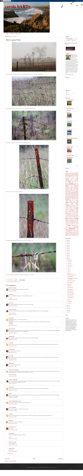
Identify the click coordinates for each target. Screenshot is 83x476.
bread (66, 211)
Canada (72, 178)
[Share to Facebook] (23, 280)
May (68, 271)
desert (77, 214)
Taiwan (71, 198)
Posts (68, 92)
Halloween (68, 185)
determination (67, 215)
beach (74, 208)
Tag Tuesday (67, 198)
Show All (77, 165)
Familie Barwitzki (70, 157)
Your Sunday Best (75, 206)
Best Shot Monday (68, 176)
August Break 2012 (72, 175)
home (74, 220)
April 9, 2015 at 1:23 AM (12, 314)
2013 (67, 306)
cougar (70, 213)
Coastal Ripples (69, 129)
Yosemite (71, 206)
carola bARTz (17, 6)
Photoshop (76, 193)
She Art (73, 194)
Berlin (77, 175)
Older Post (60, 458)
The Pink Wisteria (70, 287)
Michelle (10, 363)
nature (69, 225)
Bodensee (70, 177)
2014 (67, 305)
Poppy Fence (69, 285)
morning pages (73, 224)
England (69, 182)
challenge (76, 211)
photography (72, 228)
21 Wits (10, 342)
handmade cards (68, 220)
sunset (70, 232)
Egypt (66, 182)
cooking (67, 213)
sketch (72, 230)
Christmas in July (72, 179)
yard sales (76, 235)
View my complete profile (70, 74)
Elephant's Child (11, 287)
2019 (67, 252)
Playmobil (70, 194)
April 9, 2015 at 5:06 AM (12, 332)
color (73, 212)
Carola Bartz (75, 55)
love (70, 222)
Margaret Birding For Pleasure (14, 401)
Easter (77, 180)
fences (72, 216)
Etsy (73, 182)
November (76, 190)
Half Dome (76, 184)
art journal (76, 207)
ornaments (69, 227)
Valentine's (67, 201)
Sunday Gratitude (70, 282)
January (69, 303)
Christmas (67, 179)
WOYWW (67, 202)
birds (77, 209)
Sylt (77, 197)
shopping (69, 230)
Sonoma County (71, 197)
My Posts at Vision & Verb (15, 33)
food (67, 218)
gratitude (76, 219)
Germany (71, 183)
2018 (67, 253)
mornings (77, 224)
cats (74, 211)
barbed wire (10, 281)
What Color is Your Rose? (71, 280)
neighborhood (74, 225)
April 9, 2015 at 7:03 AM (12, 366)
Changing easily (69, 121)
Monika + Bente (11, 309)
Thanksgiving (68, 199)
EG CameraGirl (11, 426)
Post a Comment (10, 453)
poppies (67, 229)
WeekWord (76, 202)
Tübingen (76, 200)
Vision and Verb (74, 201)
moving (66, 225)
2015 (67, 258)
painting (76, 227)
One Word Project (72, 191)
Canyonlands (76, 178)
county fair (72, 213)
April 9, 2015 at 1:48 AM (12, 325)
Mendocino (67, 189)
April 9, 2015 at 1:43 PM (12, 416)
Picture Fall (67, 194)
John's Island (11, 328)
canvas (72, 211)
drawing (71, 215)
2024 (67, 243)
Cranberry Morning (12, 379)
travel (69, 233)
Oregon (76, 191)
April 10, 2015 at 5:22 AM (13, 423)
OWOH (67, 191)
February (69, 301)
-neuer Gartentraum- (70, 99)
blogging (72, 210)
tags (72, 232)
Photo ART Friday (69, 193)
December (69, 260)
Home (7, 33)
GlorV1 (10, 355)
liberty (77, 221)
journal (70, 221)
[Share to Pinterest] (24, 280)
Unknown (10, 318)
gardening (67, 219)
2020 (67, 250)
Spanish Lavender (70, 276)
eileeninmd (11, 336)
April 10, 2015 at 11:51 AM (13, 444)
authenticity (67, 208)
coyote (75, 213)
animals (70, 207)
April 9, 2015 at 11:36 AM (13, 397)
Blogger (55, 467)
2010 (67, 311)
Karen (10, 413)
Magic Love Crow (12, 442)
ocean (77, 225)
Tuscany (73, 200)
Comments (68, 94)
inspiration (67, 221)
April (69, 273)
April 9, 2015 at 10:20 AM (13, 390)
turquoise (74, 233)
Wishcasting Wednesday (74, 205)
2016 (67, 256)
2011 (67, 310)
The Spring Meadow (70, 297)
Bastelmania (69, 110)
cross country (74, 214)
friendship (70, 218)
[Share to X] (22, 280)
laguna (18, 281)
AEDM (67, 173)
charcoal (67, 212)
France (67, 183)
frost (73, 218)
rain (73, 229)
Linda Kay (10, 387)
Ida (9, 393)
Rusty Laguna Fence (70, 292)
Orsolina (10, 294)
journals (75, 221)
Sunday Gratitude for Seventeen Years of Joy (72, 279)
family (77, 215)
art (72, 207)
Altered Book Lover (70, 108)
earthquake (73, 215)
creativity (69, 214)
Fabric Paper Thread (70, 155)
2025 (67, 241)
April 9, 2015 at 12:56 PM (13, 410)
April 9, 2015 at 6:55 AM (12, 345)
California (67, 178)
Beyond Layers (74, 176)
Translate (73, 40)
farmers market (68, 216)
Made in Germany (74, 188)
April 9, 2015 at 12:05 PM (13, 404)
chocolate (70, 212)
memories (73, 222)
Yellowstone (67, 206)
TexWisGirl (11, 349)
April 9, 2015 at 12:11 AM (13, 299)
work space (70, 235)
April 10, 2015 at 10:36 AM (13, 429)
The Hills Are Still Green (71, 274)
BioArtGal (68, 112)
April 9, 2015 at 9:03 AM (12, 383)
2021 (67, 248)
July (68, 268)
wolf (68, 235)
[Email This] (19, 280)
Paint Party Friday (74, 192)
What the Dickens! (70, 290)
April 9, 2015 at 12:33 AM (13, 305)
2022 (67, 246)
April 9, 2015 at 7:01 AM (12, 359)
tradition (67, 233)
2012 (67, 308)
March (69, 299)
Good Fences (17, 274)
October (69, 191)
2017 (67, 255)
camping (69, 211)
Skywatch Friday (70, 196)
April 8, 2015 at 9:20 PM (12, 290)
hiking (71, 220)
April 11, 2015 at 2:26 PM (13, 451)
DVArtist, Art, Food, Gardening (72, 138)
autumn (71, 208)
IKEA (72, 185)
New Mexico (70, 190)
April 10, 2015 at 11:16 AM (13, 438)
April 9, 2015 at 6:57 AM (12, 352)
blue (74, 210)
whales (70, 234)
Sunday (76, 197)
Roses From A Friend (70, 294)
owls (73, 227)
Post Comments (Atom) (12, 461)
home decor (76, 220)
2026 (67, 240)
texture (77, 232)
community (76, 212)
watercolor (67, 234)
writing (73, 235)
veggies (77, 233)
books (77, 210)
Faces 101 (76, 182)
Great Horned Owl (71, 184)
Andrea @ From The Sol (13, 369)
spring (77, 230)
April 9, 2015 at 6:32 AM (12, 339)
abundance (67, 207)
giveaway (73, 219)
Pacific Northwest (68, 192)
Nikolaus (74, 190)
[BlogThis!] (21, 280)
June (68, 270)
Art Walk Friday (72, 174)
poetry (77, 228)
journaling (72, 221)
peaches (67, 228)
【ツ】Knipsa (11, 323)
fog (77, 216)
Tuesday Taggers (68, 200)
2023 (67, 245)
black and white (68, 210)
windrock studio (11, 407)
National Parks (72, 189)
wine (75, 234)
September (69, 265)
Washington (72, 202)
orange (67, 227)
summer (67, 232)
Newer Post (7, 458)
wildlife (72, 234)
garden (76, 218)
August (69, 266)
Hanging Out (69, 284)
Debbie (10, 420)
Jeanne (10, 302)
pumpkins (70, 229)
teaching (74, 232)
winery (77, 234)
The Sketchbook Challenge (74, 199)
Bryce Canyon (75, 177)
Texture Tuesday (75, 198)
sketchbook (74, 230)
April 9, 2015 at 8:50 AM (12, 376)
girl (70, 219)
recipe (75, 229)
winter (67, 235)
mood (70, 224)
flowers (75, 216)
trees (72, 233)
